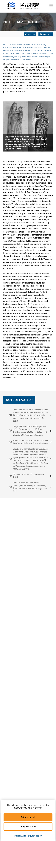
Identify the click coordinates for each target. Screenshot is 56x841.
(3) (31, 191)
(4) (11, 197)
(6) (49, 240)
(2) (49, 179)
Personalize (20, 836)
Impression (47, 34)
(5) (12, 204)
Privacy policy (35, 836)
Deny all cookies (28, 826)
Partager (31, 34)
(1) (33, 167)
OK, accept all (28, 817)
